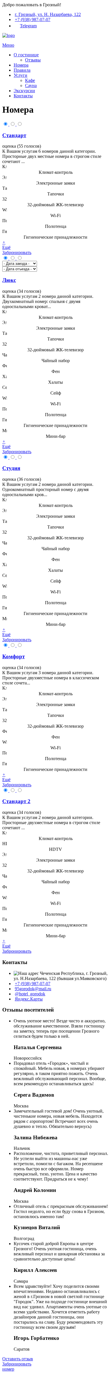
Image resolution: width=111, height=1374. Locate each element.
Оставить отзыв (17, 1358)
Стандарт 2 (16, 801)
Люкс (9, 280)
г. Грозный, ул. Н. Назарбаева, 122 (48, 14)
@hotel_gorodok (30, 993)
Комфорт (13, 656)
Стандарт (14, 135)
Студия (11, 468)
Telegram (28, 25)
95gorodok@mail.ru (33, 988)
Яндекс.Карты (29, 999)
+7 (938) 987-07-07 (32, 19)
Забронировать (16, 252)
